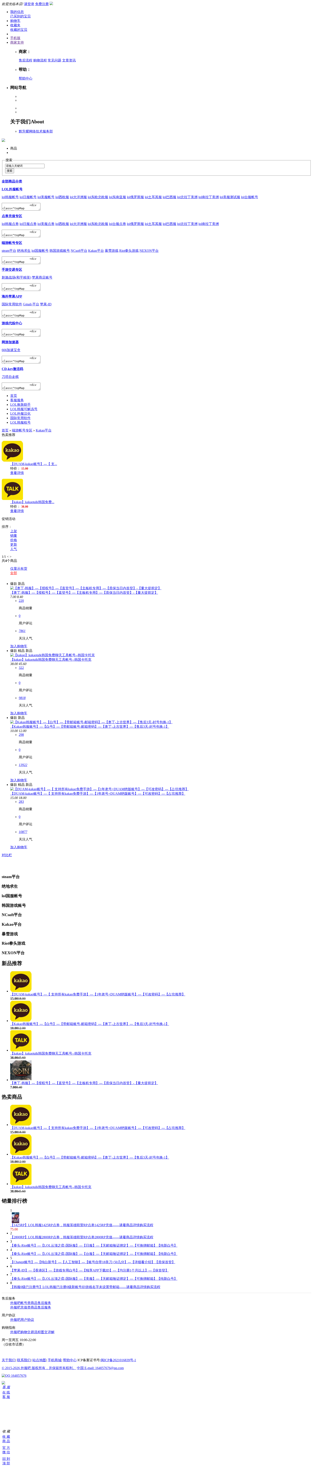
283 (21, 801)
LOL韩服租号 (20, 422)
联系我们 (24, 1360)
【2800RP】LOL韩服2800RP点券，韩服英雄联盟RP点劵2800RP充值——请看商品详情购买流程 (81, 1237)
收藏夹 (15, 25)
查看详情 (17, 473)
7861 (22, 631)
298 (21, 734)
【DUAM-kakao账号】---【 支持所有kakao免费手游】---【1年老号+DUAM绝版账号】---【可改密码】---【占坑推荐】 (97, 793)
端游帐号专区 (12, 243)
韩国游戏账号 (59, 250)
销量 (13, 535)
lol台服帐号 (249, 197)
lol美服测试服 (230, 197)
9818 (22, 698)
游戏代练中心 (12, 323)
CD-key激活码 (12, 369)
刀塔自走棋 (10, 377)
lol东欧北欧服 (98, 197)
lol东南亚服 (117, 197)
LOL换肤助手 (20, 404)
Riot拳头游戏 (129, 250)
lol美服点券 (46, 224)
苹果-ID (46, 304)
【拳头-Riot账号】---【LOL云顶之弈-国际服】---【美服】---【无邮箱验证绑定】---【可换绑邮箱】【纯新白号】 (93, 1278)
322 (21, 667)
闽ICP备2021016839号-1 (118, 1360)
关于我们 (8, 1360)
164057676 (18, 1375)
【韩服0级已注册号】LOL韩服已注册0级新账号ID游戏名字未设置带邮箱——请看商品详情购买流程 (85, 1287)
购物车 (15, 21)
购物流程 (40, 60)
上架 (13, 531)
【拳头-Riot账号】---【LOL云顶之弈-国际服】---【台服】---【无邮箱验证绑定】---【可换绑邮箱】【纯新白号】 (93, 1254)
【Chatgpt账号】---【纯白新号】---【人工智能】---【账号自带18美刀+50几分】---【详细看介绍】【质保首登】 (92, 1262)
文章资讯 (69, 60)
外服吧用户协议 (22, 1319)
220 (21, 600)
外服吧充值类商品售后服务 (30, 1307)
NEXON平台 (149, 250)
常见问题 (54, 60)
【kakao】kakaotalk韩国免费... (32, 502)
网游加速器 (10, 342)
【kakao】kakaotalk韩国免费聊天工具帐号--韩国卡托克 (50, 659)
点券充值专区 (12, 216)
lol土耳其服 (153, 197)
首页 (13, 395)
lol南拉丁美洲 (208, 197)
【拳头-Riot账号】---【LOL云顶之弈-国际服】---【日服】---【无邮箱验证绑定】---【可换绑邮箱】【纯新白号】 (93, 1245)
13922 (23, 765)
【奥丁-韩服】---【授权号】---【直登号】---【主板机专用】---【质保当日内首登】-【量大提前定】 (84, 592)
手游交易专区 (12, 269)
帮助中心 (25, 78)
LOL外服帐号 (12, 189)
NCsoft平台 (79, 250)
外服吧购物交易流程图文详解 (32, 1332)
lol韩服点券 (10, 224)
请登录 (29, 4)
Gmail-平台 (31, 304)
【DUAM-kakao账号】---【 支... (33, 464)
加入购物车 (18, 646)
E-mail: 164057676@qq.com (104, 1368)
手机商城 (54, 1360)
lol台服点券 (117, 224)
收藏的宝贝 (18, 29)
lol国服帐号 (40, 250)
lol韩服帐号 (10, 197)
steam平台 (9, 250)
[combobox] (25, 166)
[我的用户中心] (3, 1383)
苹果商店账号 (42, 277)
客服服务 (17, 400)
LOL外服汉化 (20, 413)
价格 (13, 540)
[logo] (3, 139)
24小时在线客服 (14, 1352)
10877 (23, 832)
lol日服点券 (28, 224)
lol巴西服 (169, 197)
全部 (13, 573)
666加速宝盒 (11, 350)
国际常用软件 (12, 304)
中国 (81, 1368)
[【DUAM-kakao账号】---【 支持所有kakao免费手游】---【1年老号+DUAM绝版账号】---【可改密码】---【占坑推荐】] (99, 789)
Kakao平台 (96, 250)
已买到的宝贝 (20, 16)
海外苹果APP (12, 296)
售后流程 (25, 60)
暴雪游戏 (111, 250)
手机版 (15, 38)
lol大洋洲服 (78, 197)
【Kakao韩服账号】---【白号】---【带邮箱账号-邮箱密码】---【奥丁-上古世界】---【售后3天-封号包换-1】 (89, 726)
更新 (13, 544)
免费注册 (42, 4)
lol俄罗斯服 (135, 197)
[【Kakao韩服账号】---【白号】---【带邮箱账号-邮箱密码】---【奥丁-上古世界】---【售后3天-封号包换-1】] (91, 722)
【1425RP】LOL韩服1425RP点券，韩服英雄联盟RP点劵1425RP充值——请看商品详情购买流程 (81, 1225)
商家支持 (17, 42)
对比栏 (7, 855)
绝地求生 (24, 250)
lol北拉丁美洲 (187, 197)
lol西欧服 (62, 197)
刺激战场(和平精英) (16, 277)
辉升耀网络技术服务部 (36, 131)
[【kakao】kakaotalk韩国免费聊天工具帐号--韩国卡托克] (52, 655)
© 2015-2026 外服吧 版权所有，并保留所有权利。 (39, 1368)
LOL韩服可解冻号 (23, 409)
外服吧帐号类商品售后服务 (30, 1303)
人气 (13, 549)
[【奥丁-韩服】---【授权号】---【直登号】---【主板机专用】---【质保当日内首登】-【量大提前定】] (85, 588)
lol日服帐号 (28, 197)
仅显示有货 (18, 568)
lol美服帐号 (46, 197)
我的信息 (17, 12)
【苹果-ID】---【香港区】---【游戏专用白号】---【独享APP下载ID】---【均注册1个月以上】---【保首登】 (89, 1270)
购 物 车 (3, 1408)
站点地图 (39, 1360)
